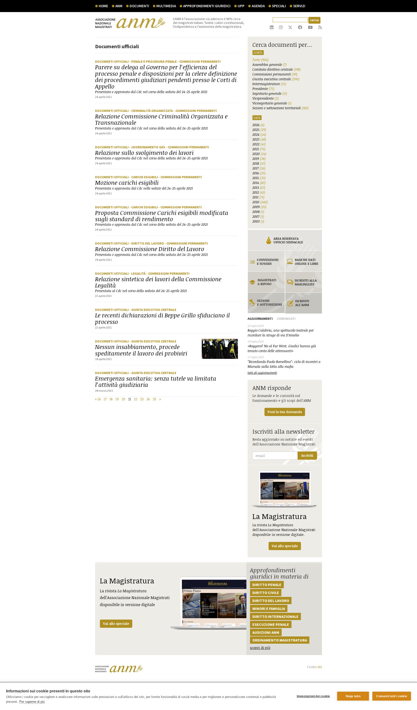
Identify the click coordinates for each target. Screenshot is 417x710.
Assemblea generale (269, 64)
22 (135, 399)
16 (99, 399)
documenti (139, 6)
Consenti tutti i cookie (391, 696)
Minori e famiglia (268, 608)
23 (142, 399)
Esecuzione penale (270, 624)
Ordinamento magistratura (279, 640)
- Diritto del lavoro (147, 243)
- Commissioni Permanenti (199, 61)
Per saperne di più (32, 701)
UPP (241, 6)
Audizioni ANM (265, 632)
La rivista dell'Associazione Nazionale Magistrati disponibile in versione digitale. (283, 529)
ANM (118, 6)
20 (123, 399)
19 (117, 399)
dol (320, 667)
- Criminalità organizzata (151, 111)
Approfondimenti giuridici (206, 6)
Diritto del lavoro (270, 600)
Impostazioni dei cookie (313, 696)
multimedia (166, 6)
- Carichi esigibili (144, 177)
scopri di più (260, 647)
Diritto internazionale (275, 616)
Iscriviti (307, 455)
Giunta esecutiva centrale (275, 79)
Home (103, 6)
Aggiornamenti (260, 318)
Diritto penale (266, 584)
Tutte (260, 59)
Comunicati (286, 318)
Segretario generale (269, 93)
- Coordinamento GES (147, 147)
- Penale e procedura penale (153, 61)
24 (148, 399)
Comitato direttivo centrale (276, 69)
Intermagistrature (269, 84)
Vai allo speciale (116, 623)
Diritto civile (265, 592)
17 (105, 399)
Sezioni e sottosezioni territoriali (280, 108)
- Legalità (137, 273)
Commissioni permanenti (275, 74)
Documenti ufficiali (112, 61)
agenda (258, 6)
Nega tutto (353, 696)
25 (154, 399)
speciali (279, 6)
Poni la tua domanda (285, 412)
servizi (299, 6)
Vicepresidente (265, 98)
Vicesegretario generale (272, 103)
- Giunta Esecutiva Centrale (152, 309)
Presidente (263, 88)
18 (111, 399)
